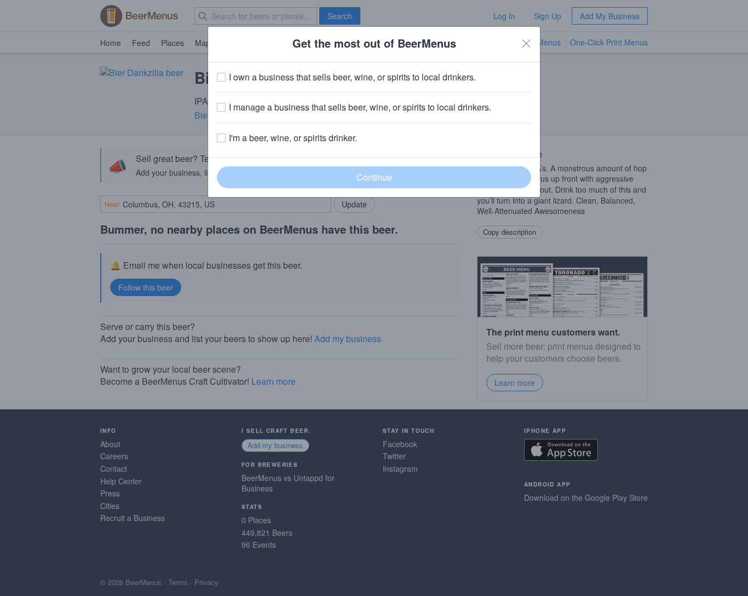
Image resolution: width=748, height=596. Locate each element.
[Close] (526, 43)
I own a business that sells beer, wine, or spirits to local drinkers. (352, 77)
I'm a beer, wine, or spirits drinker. (293, 138)
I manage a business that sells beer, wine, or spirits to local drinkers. (360, 107)
